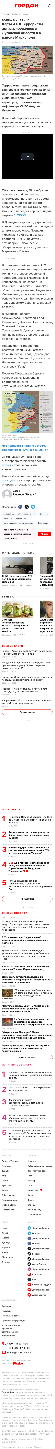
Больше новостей (27, 1057)
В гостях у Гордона (37, 1171)
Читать (44, 534)
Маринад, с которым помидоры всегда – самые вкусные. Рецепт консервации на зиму (30, 1075)
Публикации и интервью (40, 1166)
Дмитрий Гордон (41, 1228)
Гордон (5, 14)
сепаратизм (9, 514)
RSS (34, 1279)
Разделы (32, 1155)
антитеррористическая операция (18, 523)
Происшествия (9, 1200)
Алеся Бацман (39, 1264)
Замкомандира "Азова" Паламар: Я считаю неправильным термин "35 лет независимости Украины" (28, 850)
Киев (4, 1228)
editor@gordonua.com (19, 1352)
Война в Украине (20, 14)
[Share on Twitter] (27, 507)
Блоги (30, 1175)
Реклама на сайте (11, 1316)
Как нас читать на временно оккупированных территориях (11, 1330)
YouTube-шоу (34, 1209)
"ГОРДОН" (21, 215)
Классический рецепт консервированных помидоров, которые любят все (26, 1103)
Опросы (31, 1205)
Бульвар (9, 596)
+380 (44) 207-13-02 (18, 1348)
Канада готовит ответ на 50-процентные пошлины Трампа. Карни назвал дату (25, 968)
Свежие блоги (12, 646)
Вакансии (7, 1306)
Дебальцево (43, 523)
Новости (6, 1155)
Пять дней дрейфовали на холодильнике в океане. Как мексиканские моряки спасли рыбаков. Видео (30, 884)
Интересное (8, 1209)
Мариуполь (21, 518)
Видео (31, 1200)
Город (5, 1222)
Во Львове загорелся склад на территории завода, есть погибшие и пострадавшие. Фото (33, 1022)
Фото (30, 1195)
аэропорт (8, 518)
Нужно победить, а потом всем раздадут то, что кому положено (24, 690)
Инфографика (9, 1205)
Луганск (6, 1262)
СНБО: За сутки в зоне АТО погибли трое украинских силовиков (17, 579)
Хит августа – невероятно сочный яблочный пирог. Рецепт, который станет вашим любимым (27, 1118)
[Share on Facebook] (20, 507)
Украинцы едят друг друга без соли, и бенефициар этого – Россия (27, 652)
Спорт (5, 1180)
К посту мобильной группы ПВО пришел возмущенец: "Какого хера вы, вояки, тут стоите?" (26, 665)
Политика (7, 1166)
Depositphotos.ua (10, 1392)
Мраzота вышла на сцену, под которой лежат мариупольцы (26, 702)
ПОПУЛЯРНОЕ (11, 809)
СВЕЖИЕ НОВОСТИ (14, 913)
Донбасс (44, 514)
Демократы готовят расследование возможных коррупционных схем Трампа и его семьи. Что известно (27, 979)
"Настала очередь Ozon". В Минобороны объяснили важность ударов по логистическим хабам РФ (25, 1008)
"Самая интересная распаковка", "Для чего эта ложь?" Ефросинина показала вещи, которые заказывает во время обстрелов (29, 1134)
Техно (5, 1190)
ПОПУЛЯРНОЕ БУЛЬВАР (18, 1064)
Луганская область (27, 514)
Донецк (6, 1242)
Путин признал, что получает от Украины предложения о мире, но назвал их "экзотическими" (25, 1048)
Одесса (5, 1238)
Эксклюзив (33, 1190)
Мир (4, 1175)
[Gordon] (26, 6)
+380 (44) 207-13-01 (18, 1343)
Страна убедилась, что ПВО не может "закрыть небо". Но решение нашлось (30, 820)
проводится (10, 480)
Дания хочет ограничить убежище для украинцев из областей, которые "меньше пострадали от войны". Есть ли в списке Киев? (25, 954)
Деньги (5, 1171)
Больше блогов (27, 712)
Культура (6, 1185)
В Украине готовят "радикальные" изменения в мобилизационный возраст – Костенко (26, 940)
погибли (7, 465)
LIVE (30, 1185)
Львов (5, 1233)
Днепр (5, 1252)
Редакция (7, 1311)
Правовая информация (13, 1320)
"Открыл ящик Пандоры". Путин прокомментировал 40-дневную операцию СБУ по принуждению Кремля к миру (27, 1035)
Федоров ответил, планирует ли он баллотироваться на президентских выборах (29, 835)
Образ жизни (8, 1195)
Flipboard (37, 1274)
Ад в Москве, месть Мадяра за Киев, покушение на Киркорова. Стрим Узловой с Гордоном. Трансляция (28, 866)
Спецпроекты (34, 1214)
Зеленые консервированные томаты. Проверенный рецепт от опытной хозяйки (15, 625)
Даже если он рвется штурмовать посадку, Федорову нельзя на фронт (27, 678)
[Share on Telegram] (33, 507)
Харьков (6, 1247)
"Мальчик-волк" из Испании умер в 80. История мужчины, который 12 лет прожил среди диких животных (27, 994)
